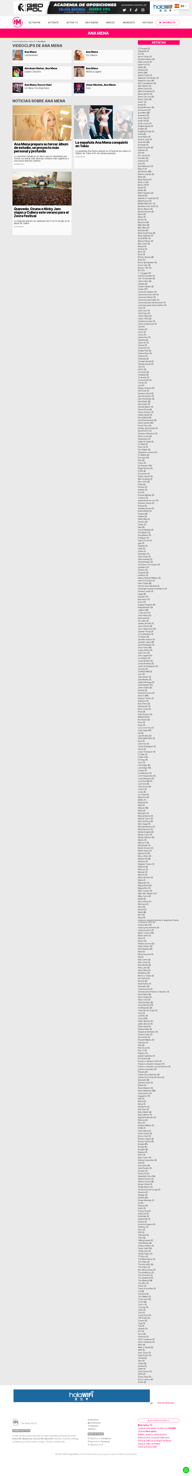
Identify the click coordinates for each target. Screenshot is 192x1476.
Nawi (140, 951)
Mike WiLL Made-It (146, 893)
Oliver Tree (143, 999)
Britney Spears (144, 257)
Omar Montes (144, 1005)
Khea (140, 711)
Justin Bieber (143, 685)
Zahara (141, 1366)
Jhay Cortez (143, 647)
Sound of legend (145, 1224)
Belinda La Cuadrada (147, 198)
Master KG (142, 853)
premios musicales (146, 1069)
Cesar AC (142, 342)
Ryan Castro (143, 1157)
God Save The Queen (147, 564)
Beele (140, 187)
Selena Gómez (144, 1179)
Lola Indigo (142, 768)
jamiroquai (142, 618)
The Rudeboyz (144, 1272)
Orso (140, 1013)
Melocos (141, 869)
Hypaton (141, 596)
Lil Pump (141, 760)
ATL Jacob (142, 155)
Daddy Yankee (144, 388)
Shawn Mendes (144, 1200)
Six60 (140, 1208)
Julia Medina (143, 679)
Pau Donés (142, 1037)
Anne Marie (143, 137)
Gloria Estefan (144, 562)
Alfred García (143, 88)
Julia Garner (143, 677)
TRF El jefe (142, 1318)
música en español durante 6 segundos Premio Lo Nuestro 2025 (158, 921)
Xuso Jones (143, 1352)
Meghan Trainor (145, 864)
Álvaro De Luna (144, 96)
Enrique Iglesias (144, 495)
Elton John (142, 481)
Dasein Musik (143, 415)
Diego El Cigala (144, 441)
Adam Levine (143, 62)
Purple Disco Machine (147, 1074)
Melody (141, 872)
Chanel (141, 345)
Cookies (112, 1454)
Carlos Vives (143, 318)
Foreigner (142, 538)
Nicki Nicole (143, 965)
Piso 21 (141, 1050)
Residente (142, 1106)
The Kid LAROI (144, 1264)
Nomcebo (142, 986)
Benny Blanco (144, 209)
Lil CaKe (141, 754)
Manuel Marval (144, 816)
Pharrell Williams (145, 1040)
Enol (140, 492)
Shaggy (141, 1195)
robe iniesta (143, 1131)
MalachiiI (141, 802)
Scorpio (141, 1171)
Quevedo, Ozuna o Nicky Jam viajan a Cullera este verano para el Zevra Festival (41, 212)
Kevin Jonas (143, 709)
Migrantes (142, 883)
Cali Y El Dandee (145, 278)
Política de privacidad (127, 1454)
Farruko (141, 522)
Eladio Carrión (144, 476)
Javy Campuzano (145, 629)
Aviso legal (103, 1454)
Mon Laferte (143, 901)
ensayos (141, 498)
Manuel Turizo (144, 818)
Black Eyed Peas (145, 233)
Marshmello (143, 845)
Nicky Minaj (143, 970)
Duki (140, 460)
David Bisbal (143, 417)
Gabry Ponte (143, 540)
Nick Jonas (142, 962)
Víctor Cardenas (145, 1339)
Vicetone (142, 1336)
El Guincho (142, 473)
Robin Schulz (143, 1133)
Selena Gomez (144, 1181)
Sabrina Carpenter (146, 1160)
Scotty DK (142, 1173)
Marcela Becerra (145, 826)
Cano (140, 308)
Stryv (140, 1229)
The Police (142, 1267)
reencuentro (143, 1093)
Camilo (141, 289)
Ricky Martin (143, 1112)
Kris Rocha (142, 719)
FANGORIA (142, 519)
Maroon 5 (142, 842)
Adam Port (142, 64)
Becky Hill (142, 185)
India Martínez (144, 607)
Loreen (141, 770)
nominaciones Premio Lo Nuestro (152, 991)
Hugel (140, 594)
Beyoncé (142, 222)
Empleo (110, 22)
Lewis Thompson (145, 752)
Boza (140, 254)
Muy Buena (91, 22)
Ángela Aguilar (144, 126)
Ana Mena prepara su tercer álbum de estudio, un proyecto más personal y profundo (41, 147)
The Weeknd (143, 1280)
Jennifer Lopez (144, 642)
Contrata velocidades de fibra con (157, 1428)
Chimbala (142, 358)
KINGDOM (142, 717)
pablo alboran (144, 1024)
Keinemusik (143, 706)
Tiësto (141, 1286)
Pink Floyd (142, 1048)
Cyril (140, 385)
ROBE (140, 1128)
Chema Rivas (143, 353)
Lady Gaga (142, 730)
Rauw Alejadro (144, 1088)
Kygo (140, 725)
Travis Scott (143, 1315)
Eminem (141, 487)
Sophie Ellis (143, 1219)
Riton (140, 1122)
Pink (140, 1045)
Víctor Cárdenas (145, 1342)
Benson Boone (144, 211)
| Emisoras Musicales (82, 1454)
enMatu (141, 489)
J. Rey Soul (143, 612)
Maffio (140, 800)
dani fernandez (144, 396)
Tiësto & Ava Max (145, 1288)
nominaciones (144, 989)
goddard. (142, 567)
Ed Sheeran (143, 465)
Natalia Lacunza (145, 943)
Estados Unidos (144, 503)
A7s (139, 54)
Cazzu (141, 334)
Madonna (142, 797)
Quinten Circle (144, 1082)
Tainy (140, 1237)
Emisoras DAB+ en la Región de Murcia (154, 1440)
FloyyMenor (143, 535)
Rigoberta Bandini (145, 1117)
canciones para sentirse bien (150, 302)
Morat (140, 912)
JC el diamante (144, 634)
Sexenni (141, 1192)
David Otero (143, 425)
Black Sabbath (144, 235)
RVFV (140, 1155)
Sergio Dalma (143, 1184)
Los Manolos (143, 773)
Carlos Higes (143, 316)
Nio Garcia (142, 978)
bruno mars (143, 265)
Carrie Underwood (146, 324)
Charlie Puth (143, 350)
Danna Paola (143, 409)
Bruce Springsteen (146, 262)
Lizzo (140, 762)
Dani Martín (143, 401)
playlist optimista (145, 1056)
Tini (139, 1291)
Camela (141, 284)
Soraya (141, 1221)
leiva (140, 741)
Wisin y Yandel (144, 1347)
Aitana (140, 72)
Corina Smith (143, 380)
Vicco (140, 1334)
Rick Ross (142, 1109)
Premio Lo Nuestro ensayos (150, 1064)
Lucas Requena (144, 778)
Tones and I (143, 1299)
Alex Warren (143, 86)
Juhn (140, 674)
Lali (139, 733)
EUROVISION (143, 511)
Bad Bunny (142, 171)
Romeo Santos (144, 1141)
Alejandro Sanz (144, 80)
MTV (140, 915)
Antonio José (143, 139)
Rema (140, 1104)
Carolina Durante (145, 321)
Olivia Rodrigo (144, 1002)
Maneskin (142, 813)
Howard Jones (144, 591)
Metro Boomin (144, 877)
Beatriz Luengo (144, 174)
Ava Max (141, 158)
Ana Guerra (143, 110)
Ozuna (141, 1018)
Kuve (140, 722)
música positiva (144, 930)
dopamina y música (146, 452)
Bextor (141, 219)
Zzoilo (140, 1382)
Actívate (53, 22)
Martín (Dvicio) (144, 848)
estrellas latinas (144, 508)
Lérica (140, 749)
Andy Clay (142, 118)
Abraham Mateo (145, 59)
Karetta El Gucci (145, 693)
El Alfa (140, 471)
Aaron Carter (143, 56)
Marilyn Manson (144, 837)
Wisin (140, 1344)
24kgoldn (142, 51)
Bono (140, 252)
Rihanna (141, 1120)
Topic (140, 1310)
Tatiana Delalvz (144, 1245)
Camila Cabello (144, 286)
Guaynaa (142, 572)
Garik (140, 548)
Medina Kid (143, 858)
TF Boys (141, 1256)
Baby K (141, 169)
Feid (140, 527)
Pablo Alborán (144, 1021)
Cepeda (141, 340)
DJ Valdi (141, 444)
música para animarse (147, 927)
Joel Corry (142, 653)
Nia (139, 957)
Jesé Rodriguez (145, 645)
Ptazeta (141, 1072)
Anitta (140, 134)
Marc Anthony (144, 821)
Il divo (140, 602)
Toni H (141, 1302)
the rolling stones (145, 1270)
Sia (139, 1203)
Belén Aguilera (144, 193)
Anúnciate (129, 22)
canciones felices (145, 297)
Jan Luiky (142, 621)
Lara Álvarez (143, 735)
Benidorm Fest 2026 (146, 206)
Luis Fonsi (142, 784)
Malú (140, 805)
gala (140, 543)
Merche (141, 875)
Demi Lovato (143, 436)
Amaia (140, 104)
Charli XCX (142, 348)
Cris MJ (141, 383)
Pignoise (141, 1042)
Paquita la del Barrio (146, 1032)
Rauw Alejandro (144, 1090)
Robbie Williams (144, 1125)
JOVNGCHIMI (143, 671)
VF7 (139, 1331)
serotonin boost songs (148, 1189)
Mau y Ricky (143, 856)
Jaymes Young (144, 631)
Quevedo (142, 1080)
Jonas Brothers (144, 663)
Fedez (141, 524)
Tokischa (142, 1294)
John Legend (143, 655)
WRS (140, 1350)
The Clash (142, 1262)
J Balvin (141, 610)
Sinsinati (141, 1205)
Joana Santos (144, 650)
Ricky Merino (143, 1114)
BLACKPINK (143, 238)
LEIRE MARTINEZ (145, 738)
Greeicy (141, 570)
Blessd (141, 246)
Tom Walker (143, 1296)
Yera (140, 1360)
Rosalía (141, 1144)
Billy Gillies (142, 227)
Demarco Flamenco (146, 433)
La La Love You (144, 727)
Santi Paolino (143, 1168)
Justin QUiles (143, 687)
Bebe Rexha (143, 179)
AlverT (141, 102)
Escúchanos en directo (159, 1420)
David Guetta (143, 423)
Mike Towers (143, 891)
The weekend (144, 1278)
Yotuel (140, 1363)
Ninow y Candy (144, 975)
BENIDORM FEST (145, 203)
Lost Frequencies (145, 776)
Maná (140, 810)
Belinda (141, 195)
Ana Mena (142, 112)
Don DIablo (142, 449)
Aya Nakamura (144, 166)
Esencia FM (38, 1438)
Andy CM (142, 120)
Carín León (142, 310)
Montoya (142, 904)
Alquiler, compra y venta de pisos (152, 1434)
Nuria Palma (143, 994)
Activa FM (34, 22)
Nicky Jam (142, 967)
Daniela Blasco (144, 407)
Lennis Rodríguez (145, 746)
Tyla (140, 1326)
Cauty (140, 332)
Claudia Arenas (144, 364)
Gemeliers (142, 554)
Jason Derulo (143, 626)
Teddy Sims (143, 1251)
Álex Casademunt (145, 83)
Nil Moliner (142, 973)
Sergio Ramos (144, 1187)
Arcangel (142, 145)
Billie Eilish (142, 225)
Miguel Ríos (143, 888)
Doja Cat (141, 447)
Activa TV (72, 22)
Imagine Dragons (145, 604)
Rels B (140, 1101)
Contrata (147, 1431)
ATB (140, 153)
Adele (140, 67)
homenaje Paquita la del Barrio (151, 588)
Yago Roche (143, 1355)
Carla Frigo (142, 313)
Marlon (141, 840)
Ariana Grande (144, 147)
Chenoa (141, 356)
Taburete (142, 1235)
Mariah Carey (143, 834)
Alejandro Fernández (147, 78)
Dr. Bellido (142, 455)
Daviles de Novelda (146, 428)
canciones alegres (146, 292)
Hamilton (141, 575)
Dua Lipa (141, 457)
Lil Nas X (141, 757)
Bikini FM (49, 1438)
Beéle (140, 190)
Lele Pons (142, 744)
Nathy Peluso (143, 946)
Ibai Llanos (142, 599)
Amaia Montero (144, 107)
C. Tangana (143, 273)
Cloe (140, 366)
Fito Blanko (143, 532)
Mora (140, 907)
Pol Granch (142, 1058)
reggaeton (142, 1096)
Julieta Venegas (145, 682)
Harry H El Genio (145, 580)
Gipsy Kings (143, 556)
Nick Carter (143, 959)
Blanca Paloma (144, 241)
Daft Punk (142, 391)
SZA (140, 1232)
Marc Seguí (143, 824)
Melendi (141, 867)
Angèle (141, 129)
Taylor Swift (143, 1248)
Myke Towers (144, 933)
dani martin (142, 404)
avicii (140, 163)
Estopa (141, 506)
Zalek (140, 1368)
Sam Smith (142, 1165)
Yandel (141, 1358)
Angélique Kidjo (145, 131)
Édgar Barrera (144, 468)
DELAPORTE (143, 431)
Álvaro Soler (143, 99)
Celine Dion (143, 337)
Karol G (141, 695)
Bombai (141, 249)
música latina (143, 925)
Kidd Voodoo (143, 714)
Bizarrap (141, 230)
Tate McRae (143, 1243)
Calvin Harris (143, 281)
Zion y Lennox (144, 1379)
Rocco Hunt (143, 1136)
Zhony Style (143, 1377)
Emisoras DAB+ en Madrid (149, 1444)
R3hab (141, 1085)
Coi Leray (142, 372)
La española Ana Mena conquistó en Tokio (101, 144)
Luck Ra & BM (144, 781)
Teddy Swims (144, 1254)
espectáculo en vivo (147, 500)
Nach (140, 938)
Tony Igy (141, 1307)
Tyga (140, 1323)
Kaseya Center (144, 698)
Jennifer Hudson (145, 639)
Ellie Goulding (144, 479)
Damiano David (144, 393)
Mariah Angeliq (144, 832)
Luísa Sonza (143, 786)
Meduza (141, 861)
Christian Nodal (144, 361)
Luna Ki (141, 789)
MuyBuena (27, 1438)
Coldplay (142, 375)
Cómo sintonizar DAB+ (147, 1447)
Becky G (141, 182)
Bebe (140, 177)
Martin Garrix (143, 850)
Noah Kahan (143, 983)
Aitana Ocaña (143, 75)
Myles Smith (143, 935)
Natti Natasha (144, 949)
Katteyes (142, 701)
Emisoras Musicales (20, 41)
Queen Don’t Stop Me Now (149, 1077)
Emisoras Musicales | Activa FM (17, 22)
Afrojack (141, 70)
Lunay (140, 792)
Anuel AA (142, 142)
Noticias (148, 22)
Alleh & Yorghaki (145, 91)
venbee (141, 1328)
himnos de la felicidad (147, 586)
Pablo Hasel (143, 1026)
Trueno (141, 1320)
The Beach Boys (145, 1259)
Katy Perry (142, 703)
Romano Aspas (144, 1139)
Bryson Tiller (143, 268)
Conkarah (142, 377)
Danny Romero (144, 412)
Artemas (141, 150)
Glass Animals (144, 559)
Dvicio (140, 463)
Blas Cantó (142, 243)
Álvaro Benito (144, 94)
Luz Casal (142, 794)
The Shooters (144, 1275)
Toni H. (141, 1304)
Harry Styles (143, 583)
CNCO (140, 369)
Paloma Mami (143, 1029)
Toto (140, 1312)
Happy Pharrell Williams (148, 578)
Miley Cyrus (143, 896)
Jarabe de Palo (144, 623)
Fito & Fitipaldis (144, 530)
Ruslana (141, 1152)
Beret (140, 214)
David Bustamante (146, 420)
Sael (140, 1163)
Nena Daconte (144, 954)
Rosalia (141, 1147)
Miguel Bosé (143, 885)
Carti (140, 326)
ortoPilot (141, 1016)
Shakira (141, 1197)
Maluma (141, 808)
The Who (142, 1283)
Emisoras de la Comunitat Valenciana (153, 1437)
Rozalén (141, 1149)
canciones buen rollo (147, 294)
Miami (140, 880)
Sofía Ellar (142, 1216)
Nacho (141, 941)
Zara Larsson (143, 1371)
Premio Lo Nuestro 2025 (148, 1061)
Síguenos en (100, 1438)
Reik (140, 1098)
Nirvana (141, 981)
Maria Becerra (144, 829)
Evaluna (141, 514)
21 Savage (142, 48)
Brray (140, 260)
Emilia (140, 484)
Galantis (141, 546)
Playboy (141, 1053)
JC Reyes (142, 637)
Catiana (141, 329)
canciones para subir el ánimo (151, 305)
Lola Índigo (142, 765)
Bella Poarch (143, 201)
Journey (141, 669)
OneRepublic (143, 1008)
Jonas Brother (144, 661)
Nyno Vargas (143, 997)
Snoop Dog (143, 1211)
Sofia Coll (142, 1213)
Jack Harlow (143, 615)
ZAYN (140, 1374)
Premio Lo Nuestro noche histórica (153, 1066)
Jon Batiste (143, 658)
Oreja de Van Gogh (146, 1010)
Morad (141, 909)
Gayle (140, 551)
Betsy (140, 217)
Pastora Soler (144, 1034)
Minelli (140, 899)
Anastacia (142, 115)
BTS (140, 270)
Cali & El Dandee (145, 276)
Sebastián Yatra (145, 1176)
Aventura (142, 161)
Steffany (141, 1227)
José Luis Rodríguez (146, 666)
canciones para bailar (147, 300)
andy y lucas (143, 123)
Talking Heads (144, 1240)
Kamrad (141, 690)
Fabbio (141, 516)
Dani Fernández (145, 399)
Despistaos (143, 439)
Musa (140, 917)
